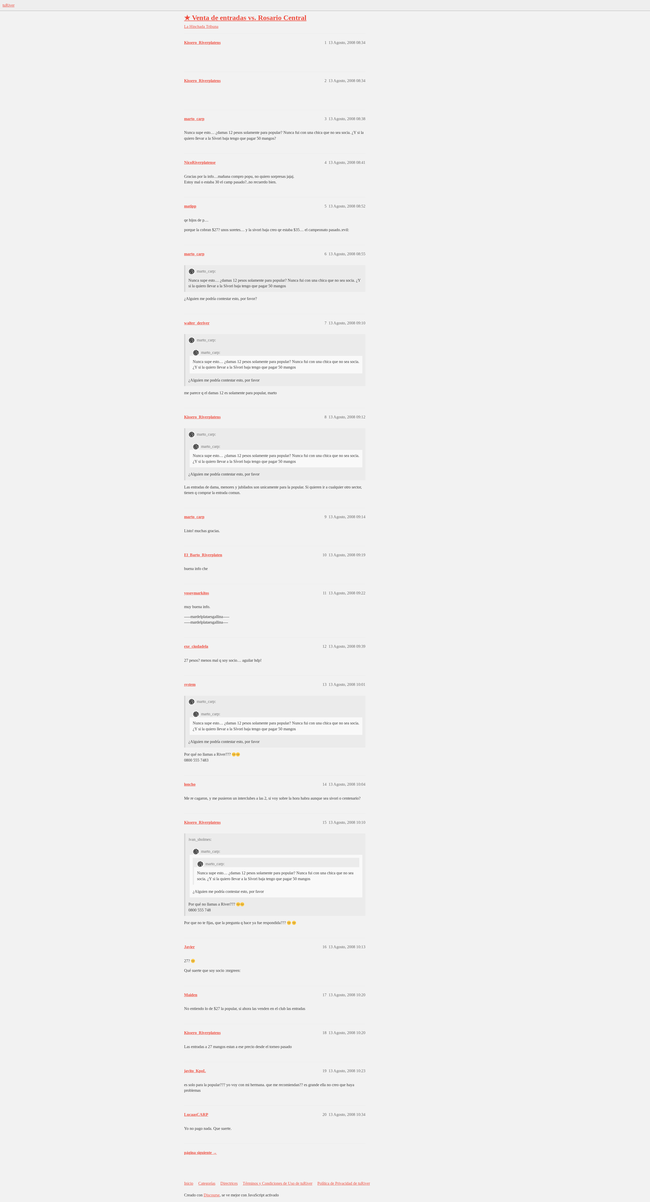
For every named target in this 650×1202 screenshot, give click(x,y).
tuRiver (8, 5)
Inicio (188, 1183)
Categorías (206, 1183)
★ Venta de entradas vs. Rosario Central (245, 18)
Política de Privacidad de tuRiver (343, 1183)
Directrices (229, 1183)
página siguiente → (200, 1152)
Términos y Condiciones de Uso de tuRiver (277, 1183)
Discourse (212, 1195)
